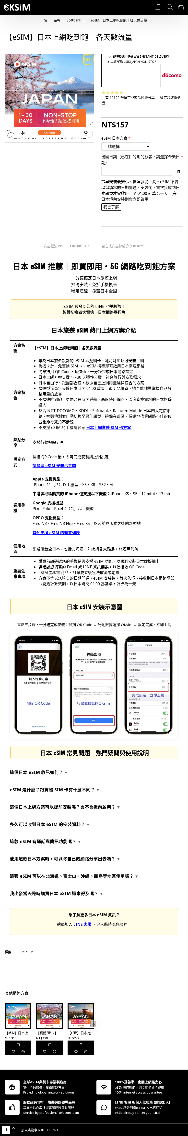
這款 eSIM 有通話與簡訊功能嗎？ (43, 841)
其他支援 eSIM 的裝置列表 (56, 532)
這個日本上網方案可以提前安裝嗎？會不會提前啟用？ (63, 807)
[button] (5, 1024)
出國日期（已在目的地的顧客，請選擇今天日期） (140, 159)
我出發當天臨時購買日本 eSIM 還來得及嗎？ (54, 893)
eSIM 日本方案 (114, 138)
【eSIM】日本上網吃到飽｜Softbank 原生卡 (18, 1033)
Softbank (74, 20)
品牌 (56, 20)
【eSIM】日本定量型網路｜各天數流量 (81, 1033)
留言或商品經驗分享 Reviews (123, 245)
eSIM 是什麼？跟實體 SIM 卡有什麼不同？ (52, 789)
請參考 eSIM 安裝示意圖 (54, 465)
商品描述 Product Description (66, 245)
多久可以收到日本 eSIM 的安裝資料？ (47, 824)
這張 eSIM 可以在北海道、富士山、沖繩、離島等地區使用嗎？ (72, 876)
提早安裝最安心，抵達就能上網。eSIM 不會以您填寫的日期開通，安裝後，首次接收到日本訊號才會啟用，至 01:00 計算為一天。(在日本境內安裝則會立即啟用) (140, 190)
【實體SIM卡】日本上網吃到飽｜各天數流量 (49, 1033)
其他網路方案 (16, 993)
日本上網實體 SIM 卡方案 (108, 427)
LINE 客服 (82, 924)
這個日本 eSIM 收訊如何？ (36, 772)
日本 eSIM (25, 952)
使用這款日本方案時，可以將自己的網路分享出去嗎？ (63, 859)
